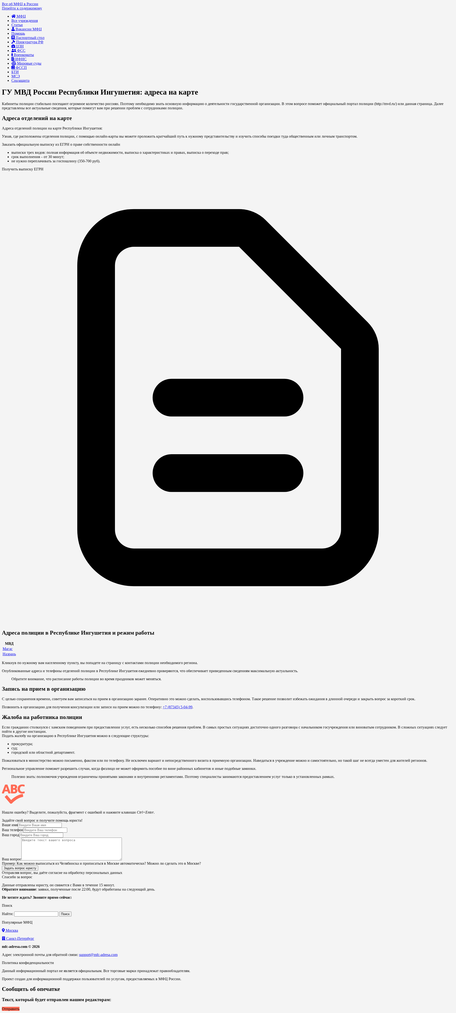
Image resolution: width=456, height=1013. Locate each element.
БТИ (15, 72)
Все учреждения (24, 21)
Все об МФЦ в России (20, 4)
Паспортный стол (29, 38)
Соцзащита (20, 80)
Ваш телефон (12, 830)
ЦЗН (19, 46)
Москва (11, 930)
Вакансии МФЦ (28, 29)
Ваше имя (10, 825)
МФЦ (21, 16)
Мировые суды (28, 63)
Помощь (18, 33)
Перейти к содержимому (22, 8)
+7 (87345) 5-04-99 (177, 707)
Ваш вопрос (11, 859)
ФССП (21, 68)
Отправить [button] (10, 1009)
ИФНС (20, 59)
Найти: (7, 914)
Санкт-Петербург (19, 938)
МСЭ (15, 76)
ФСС (20, 50)
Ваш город (10, 835)
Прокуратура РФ (29, 42)
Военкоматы (23, 55)
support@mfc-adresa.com (98, 955)
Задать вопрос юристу (20, 868)
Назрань (9, 654)
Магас (8, 649)
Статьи (17, 25)
